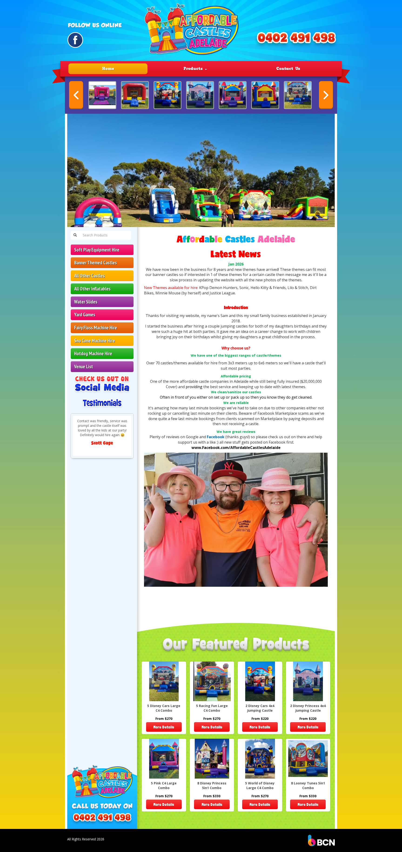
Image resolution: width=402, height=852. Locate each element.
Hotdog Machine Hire (93, 353)
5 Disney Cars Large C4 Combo (163, 708)
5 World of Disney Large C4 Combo (260, 785)
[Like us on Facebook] (75, 40)
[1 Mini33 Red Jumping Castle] (135, 95)
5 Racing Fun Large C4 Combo (212, 708)
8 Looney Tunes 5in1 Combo (308, 785)
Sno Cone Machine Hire (94, 341)
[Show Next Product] (325, 95)
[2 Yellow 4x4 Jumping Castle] (265, 95)
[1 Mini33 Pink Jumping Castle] (102, 95)
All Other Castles (89, 276)
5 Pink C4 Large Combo (164, 785)
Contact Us (288, 68)
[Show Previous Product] (76, 95)
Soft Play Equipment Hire (96, 250)
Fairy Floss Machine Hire (95, 327)
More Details (163, 726)
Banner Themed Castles (95, 262)
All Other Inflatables (92, 289)
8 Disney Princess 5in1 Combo (211, 785)
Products (194, 68)
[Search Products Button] (75, 235)
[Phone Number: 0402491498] (296, 40)
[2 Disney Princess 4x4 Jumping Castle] (200, 95)
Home (108, 68)
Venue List (83, 366)
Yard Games (84, 314)
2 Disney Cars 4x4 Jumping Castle (259, 708)
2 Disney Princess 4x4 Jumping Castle (308, 708)
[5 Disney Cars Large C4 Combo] (298, 95)
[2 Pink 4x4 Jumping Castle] (233, 95)
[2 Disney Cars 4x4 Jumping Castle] (167, 95)
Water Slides (85, 302)
